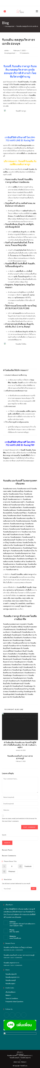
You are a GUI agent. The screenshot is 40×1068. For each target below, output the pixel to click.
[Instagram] (21, 3)
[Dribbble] (18, 3)
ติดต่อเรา (8, 995)
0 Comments (24, 53)
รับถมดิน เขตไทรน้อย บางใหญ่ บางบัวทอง (18, 947)
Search (4, 835)
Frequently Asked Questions (14, 1001)
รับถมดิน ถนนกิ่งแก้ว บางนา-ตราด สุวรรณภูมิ (20, 757)
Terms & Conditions (12, 998)
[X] (11, 3)
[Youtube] (23, 3)
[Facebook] (13, 3)
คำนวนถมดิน (21, 411)
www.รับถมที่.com (15, 938)
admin (6, 50)
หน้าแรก (19, 1052)
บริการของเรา (20, 1054)
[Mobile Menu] (37, 11)
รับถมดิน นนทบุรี (11, 980)
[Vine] (26, 3)
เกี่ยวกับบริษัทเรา (11, 992)
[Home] (2, 26)
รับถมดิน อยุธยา (10, 983)
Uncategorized (9, 53)
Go (33, 888)
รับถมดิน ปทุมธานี (11, 974)
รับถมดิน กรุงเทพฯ (12, 1055)
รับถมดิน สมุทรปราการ (11, 963)
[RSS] (28, 3)
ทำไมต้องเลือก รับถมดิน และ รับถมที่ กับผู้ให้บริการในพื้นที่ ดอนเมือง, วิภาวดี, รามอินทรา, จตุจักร (20, 744)
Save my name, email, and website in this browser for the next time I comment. (19, 819)
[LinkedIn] (18, 1015)
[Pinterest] (16, 3)
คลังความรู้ (17, 1062)
